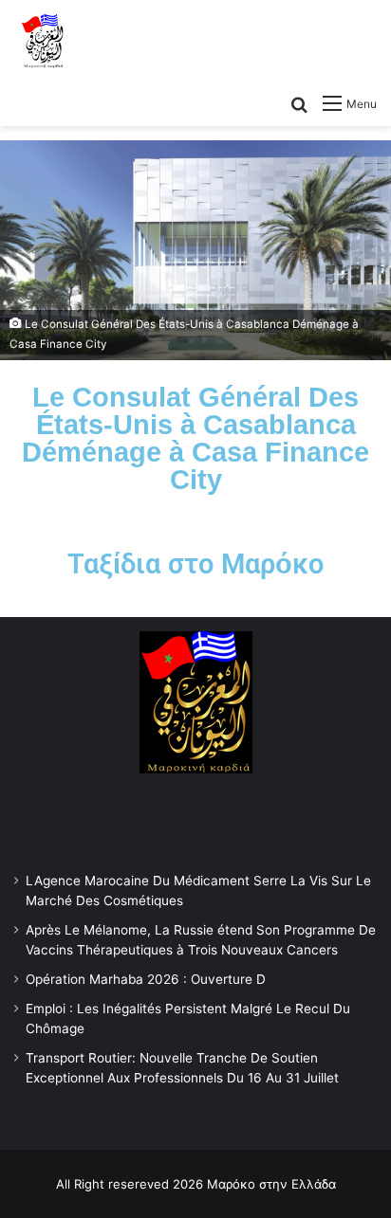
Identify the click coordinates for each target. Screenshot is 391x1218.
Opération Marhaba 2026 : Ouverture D (146, 979)
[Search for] (298, 103)
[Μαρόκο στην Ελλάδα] (42, 41)
